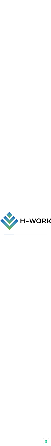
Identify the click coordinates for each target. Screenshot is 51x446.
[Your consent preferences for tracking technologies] (46, 441)
